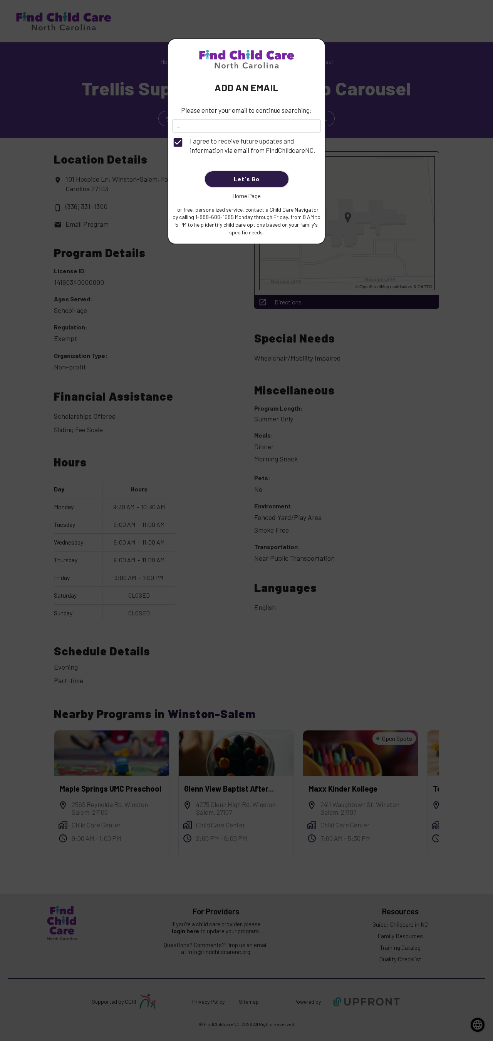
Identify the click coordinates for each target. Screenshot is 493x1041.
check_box (178, 142)
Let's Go (247, 178)
